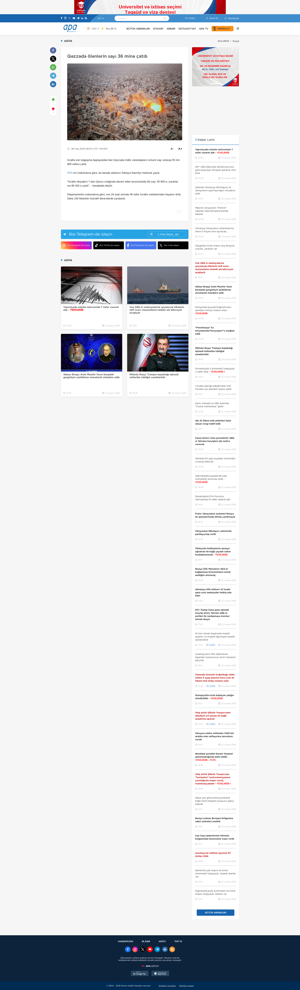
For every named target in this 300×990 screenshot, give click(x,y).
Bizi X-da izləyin (171, 245)
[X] (69, 18)
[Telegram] (78, 18)
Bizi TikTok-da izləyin (109, 245)
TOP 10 (178, 941)
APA (69, 172)
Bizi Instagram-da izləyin (78, 245)
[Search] (165, 18)
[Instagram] (65, 18)
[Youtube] (74, 18)
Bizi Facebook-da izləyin (142, 245)
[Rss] (86, 18)
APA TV (203, 28)
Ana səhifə (223, 41)
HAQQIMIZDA (125, 941)
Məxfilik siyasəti (186, 986)
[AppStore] (160, 974)
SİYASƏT (158, 28)
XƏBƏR (171, 28)
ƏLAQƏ (146, 941)
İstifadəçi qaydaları (167, 986)
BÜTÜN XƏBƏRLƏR (138, 28)
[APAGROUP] (150, 966)
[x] (142, 950)
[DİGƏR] (236, 29)
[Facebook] (61, 18)
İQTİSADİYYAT (187, 28)
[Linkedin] (82, 18)
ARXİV (162, 941)
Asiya (235, 41)
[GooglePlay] (140, 974)
